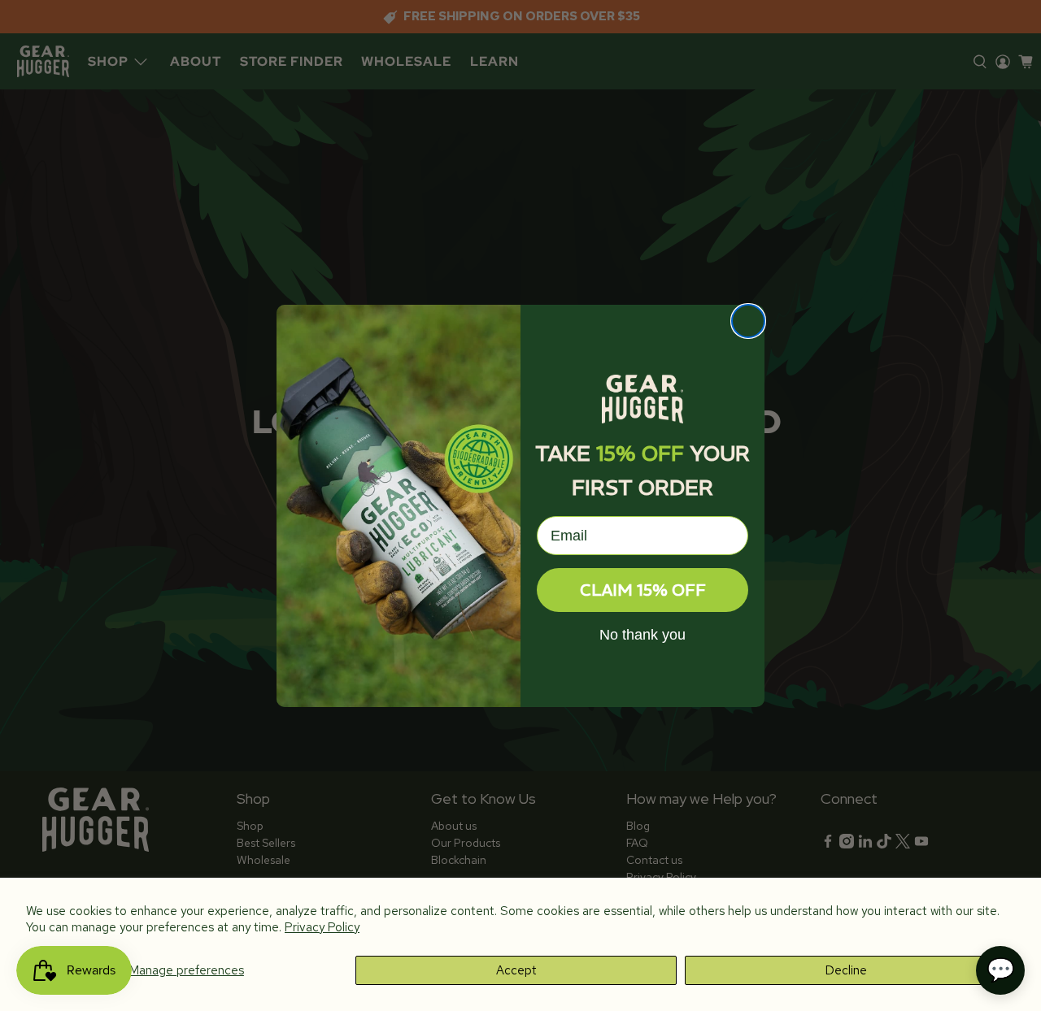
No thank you (642, 635)
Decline (846, 970)
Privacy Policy (322, 927)
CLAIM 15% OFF (643, 589)
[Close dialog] (748, 321)
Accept (516, 970)
